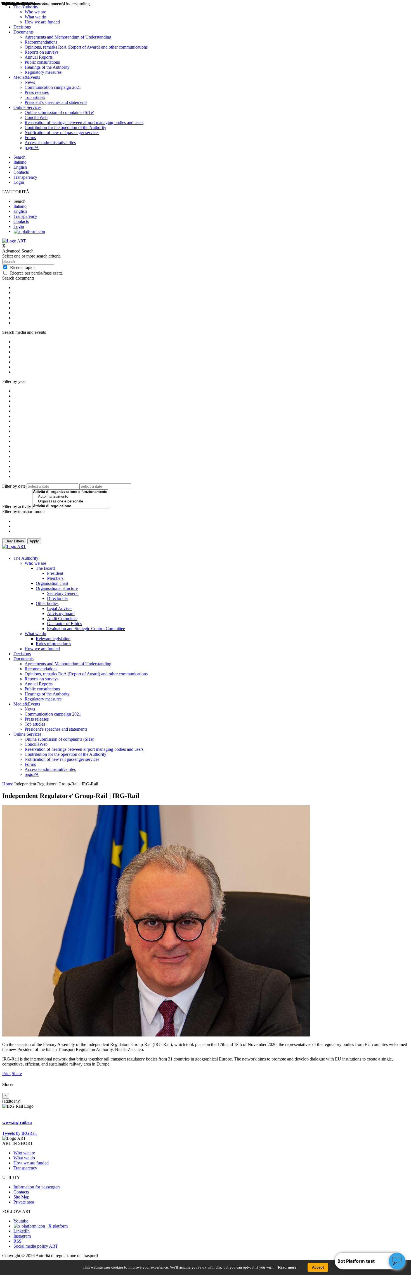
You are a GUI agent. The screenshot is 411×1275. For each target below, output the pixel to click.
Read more (287, 1267)
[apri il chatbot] (397, 1261)
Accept (318, 1267)
